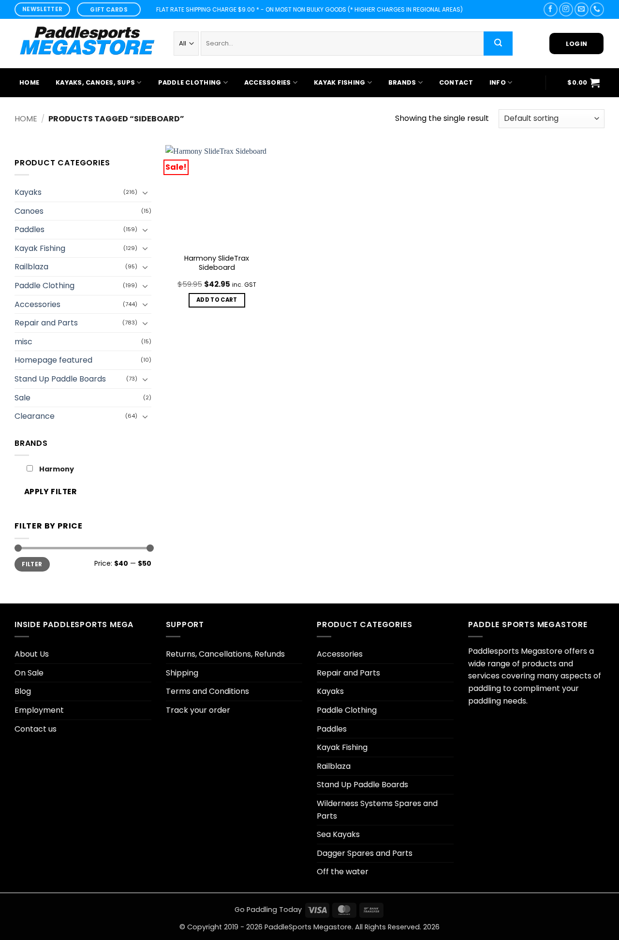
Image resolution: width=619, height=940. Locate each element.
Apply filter (50, 491)
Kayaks (28, 192)
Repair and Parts (46, 322)
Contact (456, 82)
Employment (39, 710)
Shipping (182, 672)
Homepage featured (53, 360)
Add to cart (216, 300)
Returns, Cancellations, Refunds (225, 654)
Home (29, 82)
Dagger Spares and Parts (365, 853)
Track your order (198, 710)
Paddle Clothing (189, 82)
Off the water (342, 871)
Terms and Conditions (207, 691)
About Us (32, 654)
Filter (32, 564)
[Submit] (498, 43)
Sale (22, 397)
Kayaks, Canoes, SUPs (95, 82)
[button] (583, 82)
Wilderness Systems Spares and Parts (377, 810)
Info (497, 82)
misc (23, 341)
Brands (402, 82)
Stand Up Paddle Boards (60, 378)
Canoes (29, 211)
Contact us (36, 728)
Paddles (29, 229)
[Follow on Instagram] (566, 9)
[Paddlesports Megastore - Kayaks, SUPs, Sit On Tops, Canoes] (87, 44)
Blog (23, 691)
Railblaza (31, 266)
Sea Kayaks (338, 834)
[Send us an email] (582, 9)
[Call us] (597, 9)
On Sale (29, 672)
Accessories (267, 82)
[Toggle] (145, 192)
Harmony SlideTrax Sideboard (216, 263)
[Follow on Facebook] (551, 9)
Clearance (35, 416)
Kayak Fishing (339, 82)
